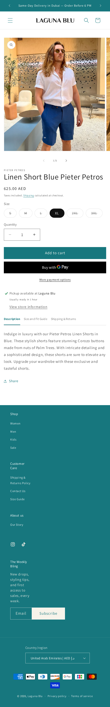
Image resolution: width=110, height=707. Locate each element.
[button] (10, 20)
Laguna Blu (35, 696)
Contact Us (18, 491)
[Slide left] (43, 160)
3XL (97, 214)
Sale (13, 447)
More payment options (55, 279)
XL (57, 213)
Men (13, 431)
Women (15, 423)
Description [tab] (12, 319)
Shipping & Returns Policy (20, 480)
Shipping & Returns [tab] (63, 319)
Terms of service (82, 696)
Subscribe (48, 613)
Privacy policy (57, 696)
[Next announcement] (100, 5)
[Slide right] (66, 160)
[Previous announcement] (9, 5)
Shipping (28, 195)
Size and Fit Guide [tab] (35, 319)
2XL (77, 214)
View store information (28, 306)
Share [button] (13, 381)
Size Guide (17, 499)
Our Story (16, 524)
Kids (13, 439)
